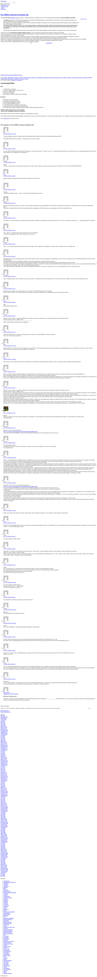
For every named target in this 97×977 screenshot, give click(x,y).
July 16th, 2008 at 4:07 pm (9, 230)
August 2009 (3, 811)
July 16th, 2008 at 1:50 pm (9, 148)
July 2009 (3, 813)
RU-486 (5, 945)
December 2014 (4, 729)
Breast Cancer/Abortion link (9, 892)
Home (2, 7)
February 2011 (4, 788)
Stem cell (5, 958)
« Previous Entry (4, 6)
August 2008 (3, 827)
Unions (5, 967)
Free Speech (19, 80)
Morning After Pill (88, 77)
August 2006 (3, 858)
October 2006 (4, 855)
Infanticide (5, 915)
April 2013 (3, 755)
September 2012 (4, 764)
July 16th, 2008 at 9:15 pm (9, 332)
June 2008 (3, 829)
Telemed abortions (7, 960)
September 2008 (4, 826)
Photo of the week (7, 932)
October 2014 (4, 732)
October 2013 (4, 747)
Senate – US (6, 949)
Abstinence (5, 883)
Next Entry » (3, 9)
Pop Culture (6, 936)
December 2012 (4, 760)
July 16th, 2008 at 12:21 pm (9, 133)
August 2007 (3, 842)
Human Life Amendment (9, 911)
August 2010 (3, 796)
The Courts (5, 963)
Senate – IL (6, 947)
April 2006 (3, 863)
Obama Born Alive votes (9, 927)
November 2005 (4, 869)
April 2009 (3, 817)
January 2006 (4, 867)
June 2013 (3, 752)
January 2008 (4, 836)
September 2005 (4, 870)
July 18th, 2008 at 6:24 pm (9, 664)
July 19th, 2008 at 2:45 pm (9, 679)
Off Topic (5, 928)
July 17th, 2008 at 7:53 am (9, 413)
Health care (6, 909)
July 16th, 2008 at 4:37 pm (9, 276)
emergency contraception (72, 77)
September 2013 (4, 749)
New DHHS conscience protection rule (15, 15)
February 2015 (4, 727)
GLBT (4, 908)
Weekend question (7, 973)
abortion (5, 77)
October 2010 (4, 793)
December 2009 (4, 806)
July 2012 (3, 767)
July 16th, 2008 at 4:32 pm (9, 256)
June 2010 (3, 799)
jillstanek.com (6, 692)
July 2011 (3, 782)
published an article (14, 17)
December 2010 (4, 791)
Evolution (5, 901)
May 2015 (3, 723)
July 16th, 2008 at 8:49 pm (9, 315)
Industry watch (6, 914)
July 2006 (3, 859)
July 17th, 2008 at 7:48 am (9, 387)
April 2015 (3, 724)
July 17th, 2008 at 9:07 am (9, 427)
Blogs (4, 888)
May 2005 (3, 876)
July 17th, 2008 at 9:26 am (9, 442)
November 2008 (4, 823)
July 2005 (3, 873)
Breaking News (6, 891)
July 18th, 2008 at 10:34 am (9, 623)
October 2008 (4, 824)
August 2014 (3, 734)
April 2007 (3, 847)
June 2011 (3, 783)
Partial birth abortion (8, 931)
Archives (3, 714)
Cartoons (5, 895)
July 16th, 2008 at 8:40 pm (9, 302)
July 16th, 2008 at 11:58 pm (9, 359)
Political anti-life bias (8, 933)
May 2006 (3, 861)
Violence (5, 970)
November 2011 (4, 777)
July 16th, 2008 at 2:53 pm (9, 176)
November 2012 (4, 761)
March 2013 (3, 756)
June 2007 (3, 845)
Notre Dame (6, 924)
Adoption (5, 884)
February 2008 (4, 835)
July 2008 (3, 828)
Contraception (6, 896)
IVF (4, 916)
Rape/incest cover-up (8, 943)
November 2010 (4, 792)
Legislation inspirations (8, 918)
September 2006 (4, 856)
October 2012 (4, 763)
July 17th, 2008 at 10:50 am (9, 457)
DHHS (64, 77)
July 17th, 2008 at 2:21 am (9, 371)
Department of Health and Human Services (52, 77)
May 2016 (3, 715)
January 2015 (4, 728)
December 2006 (4, 853)
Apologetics (6, 886)
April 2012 (3, 770)
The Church (6, 961)
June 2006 (3, 860)
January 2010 (4, 805)
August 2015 (3, 719)
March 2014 (3, 741)
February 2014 (4, 742)
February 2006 (4, 865)
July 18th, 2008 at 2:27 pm (9, 636)
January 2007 (4, 851)
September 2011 (4, 779)
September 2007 (4, 841)
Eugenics (5, 899)
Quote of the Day (7, 942)
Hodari (5, 910)
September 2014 (4, 733)
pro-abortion (16, 78)
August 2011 (3, 781)
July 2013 (3, 751)
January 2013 (4, 759)
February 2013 (4, 758)
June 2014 (3, 737)
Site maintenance (7, 951)
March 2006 (3, 864)
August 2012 (3, 765)
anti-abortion (10, 77)
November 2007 (4, 838)
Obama (5, 925)
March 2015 (3, 726)
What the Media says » (6, 712)
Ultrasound (5, 964)
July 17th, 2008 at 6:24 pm (9, 548)
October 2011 (4, 778)
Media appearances (7, 919)
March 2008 (3, 833)
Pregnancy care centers (8, 941)
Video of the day (7, 969)
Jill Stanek (81, 77)
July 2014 (3, 736)
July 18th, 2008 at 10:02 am (9, 609)
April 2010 (3, 801)
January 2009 (4, 820)
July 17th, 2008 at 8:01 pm (9, 565)
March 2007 (3, 849)
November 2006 (4, 854)
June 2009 (3, 814)
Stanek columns (7, 955)
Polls (4, 934)
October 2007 (4, 840)
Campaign (5, 893)
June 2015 (3, 722)
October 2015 (4, 718)
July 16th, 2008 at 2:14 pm (9, 162)
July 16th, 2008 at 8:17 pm (9, 288)
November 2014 (4, 731)
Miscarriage (6, 920)
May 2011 (3, 785)
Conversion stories (7, 897)
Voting (4, 972)
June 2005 (3, 874)
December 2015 (4, 717)
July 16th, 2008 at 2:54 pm (9, 189)
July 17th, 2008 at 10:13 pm (9, 582)
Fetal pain (5, 904)
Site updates (6, 952)
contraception (39, 77)
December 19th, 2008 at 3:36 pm (10, 693)
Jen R (4, 358)
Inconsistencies (6, 913)
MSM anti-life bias (7, 923)
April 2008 (3, 832)
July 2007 (3, 844)
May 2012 (3, 769)
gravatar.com (6, 118)
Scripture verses (7, 946)
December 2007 (4, 837)
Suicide (5, 959)
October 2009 (4, 809)
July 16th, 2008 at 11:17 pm (9, 345)
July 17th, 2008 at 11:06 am (9, 482)
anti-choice (16, 77)
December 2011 (4, 776)
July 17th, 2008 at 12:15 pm (9, 522)
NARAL (3, 78)
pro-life (26, 78)
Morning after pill (7, 922)
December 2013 (4, 745)
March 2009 (3, 818)
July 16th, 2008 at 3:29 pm (9, 218)
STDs (4, 956)
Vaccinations (6, 968)
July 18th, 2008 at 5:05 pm (9, 650)
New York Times (9, 78)
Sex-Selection (6, 950)
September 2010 (4, 795)
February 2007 (4, 850)
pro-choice (21, 78)
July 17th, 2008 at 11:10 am (9, 510)
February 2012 (4, 773)
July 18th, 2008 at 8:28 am (9, 597)
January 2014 (4, 743)
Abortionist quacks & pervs (9, 882)
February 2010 (4, 804)
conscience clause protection (29, 77)
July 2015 (3, 720)
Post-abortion (6, 938)
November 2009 (4, 808)
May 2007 (3, 846)
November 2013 (4, 746)
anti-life (21, 77)
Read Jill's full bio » (5, 710)
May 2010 (3, 800)
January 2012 (4, 774)
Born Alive (5, 890)
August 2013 (3, 750)
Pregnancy (5, 940)
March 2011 (3, 787)
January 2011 (4, 790)
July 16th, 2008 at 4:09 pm (9, 244)
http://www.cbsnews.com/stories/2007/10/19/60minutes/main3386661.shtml (20, 431)
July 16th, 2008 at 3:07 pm (9, 203)
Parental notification (7, 929)
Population (5, 937)
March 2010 (3, 802)
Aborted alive (6, 881)
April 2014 (3, 740)
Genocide (5, 906)
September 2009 (4, 810)
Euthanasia (5, 900)
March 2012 (3, 772)
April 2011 (3, 786)
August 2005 (3, 872)
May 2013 (3, 754)
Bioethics (13, 80)
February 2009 (4, 819)
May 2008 (3, 831)
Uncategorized (6, 965)
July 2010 (3, 797)
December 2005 (4, 868)
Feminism (5, 902)
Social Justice (6, 954)
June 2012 (3, 768)
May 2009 (3, 815)
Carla (4, 174)
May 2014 (3, 738)
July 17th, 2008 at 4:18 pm (9, 536)
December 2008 (4, 822)
